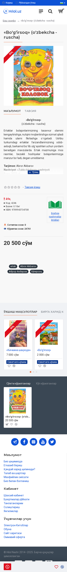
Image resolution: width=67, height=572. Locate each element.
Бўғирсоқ (36, 271)
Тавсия (30, 111)
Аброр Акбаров (18, 271)
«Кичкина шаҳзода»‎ (18, 350)
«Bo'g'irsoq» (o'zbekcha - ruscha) (17, 416)
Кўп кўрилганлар (46, 383)
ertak (13, 266)
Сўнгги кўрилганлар (19, 383)
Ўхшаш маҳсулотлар (20, 311)
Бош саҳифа (9, 20)
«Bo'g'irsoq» (44, 350)
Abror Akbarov (28, 266)
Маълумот (12, 111)
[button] (30, 372)
